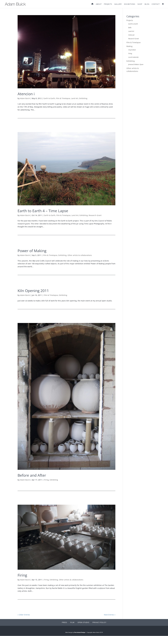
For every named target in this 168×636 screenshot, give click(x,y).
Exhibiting (83, 98)
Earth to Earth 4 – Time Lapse (43, 210)
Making (129, 46)
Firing (46, 480)
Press (64, 622)
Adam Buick (25, 98)
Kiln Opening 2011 (33, 290)
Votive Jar (131, 35)
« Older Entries (24, 615)
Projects (108, 4)
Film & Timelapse (63, 98)
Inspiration (132, 50)
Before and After (32, 475)
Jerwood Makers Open (135, 64)
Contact (156, 4)
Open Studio (83, 622)
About (99, 4)
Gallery (118, 4)
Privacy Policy (99, 622)
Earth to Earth (49, 98)
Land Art (74, 98)
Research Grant (95, 215)
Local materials (133, 57)
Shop (139, 4)
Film (72, 622)
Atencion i (26, 93)
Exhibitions (129, 4)
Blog (147, 4)
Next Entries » (109, 615)
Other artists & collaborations (80, 255)
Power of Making (32, 250)
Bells (129, 28)
